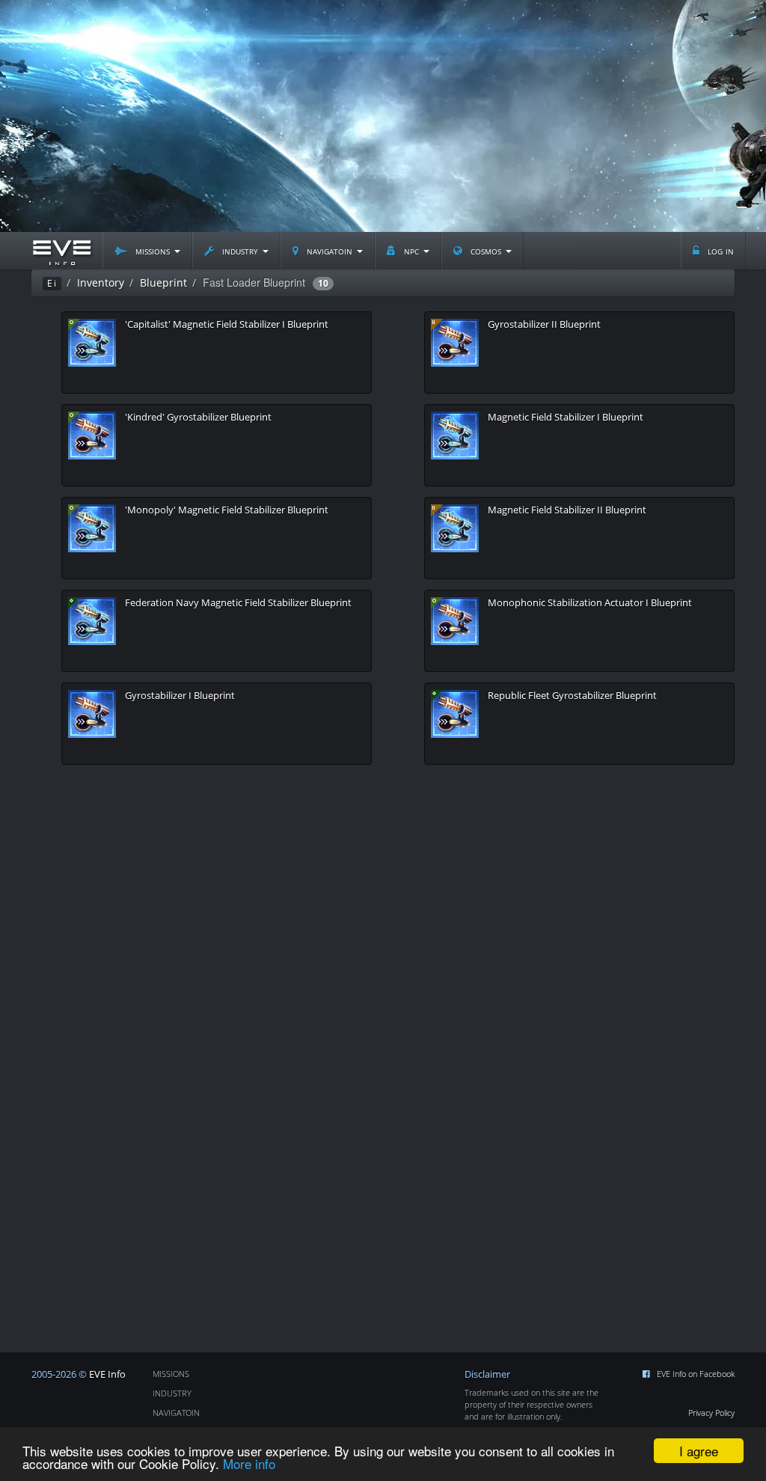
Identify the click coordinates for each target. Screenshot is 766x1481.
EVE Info (107, 1374)
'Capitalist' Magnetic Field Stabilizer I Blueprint (226, 324)
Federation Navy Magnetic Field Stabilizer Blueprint (238, 602)
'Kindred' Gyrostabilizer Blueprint (198, 417)
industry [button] (240, 250)
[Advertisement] (383, 116)
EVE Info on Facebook (696, 1373)
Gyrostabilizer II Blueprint (544, 324)
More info (249, 1463)
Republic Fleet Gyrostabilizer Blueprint (572, 695)
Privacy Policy (711, 1412)
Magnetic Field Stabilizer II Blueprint (567, 509)
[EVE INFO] (61, 250)
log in (719, 250)
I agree (698, 1450)
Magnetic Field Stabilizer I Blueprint (565, 417)
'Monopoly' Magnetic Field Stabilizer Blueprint (226, 509)
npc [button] (411, 250)
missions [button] (152, 250)
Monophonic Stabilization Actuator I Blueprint (590, 602)
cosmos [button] (486, 250)
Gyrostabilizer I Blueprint (180, 695)
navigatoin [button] (329, 250)
